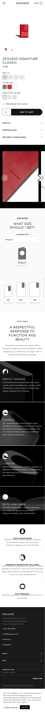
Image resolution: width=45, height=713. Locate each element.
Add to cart (27, 112)
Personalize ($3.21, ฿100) (17, 104)
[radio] (4, 77)
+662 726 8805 (9, 629)
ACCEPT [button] (24, 707)
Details (6, 123)
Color (5, 83)
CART (36, 3)
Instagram (6, 645)
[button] (40, 178)
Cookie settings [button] (11, 707)
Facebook (6, 639)
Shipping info (9, 130)
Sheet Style (7, 93)
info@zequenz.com (10, 634)
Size (4, 73)
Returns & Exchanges (14, 137)
